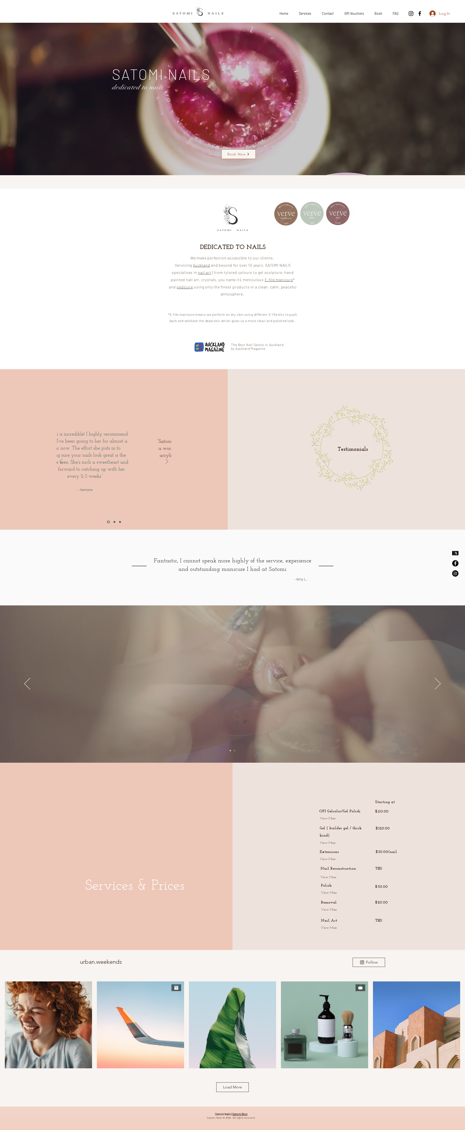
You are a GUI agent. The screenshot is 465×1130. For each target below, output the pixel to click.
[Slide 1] (108, 522)
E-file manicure (279, 279)
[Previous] (61, 462)
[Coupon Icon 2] (455, 553)
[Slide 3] (120, 522)
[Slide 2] (114, 521)
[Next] (167, 462)
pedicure (185, 287)
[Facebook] (420, 13)
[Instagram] (411, 13)
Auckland (201, 265)
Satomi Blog (240, 1114)
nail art (204, 272)
